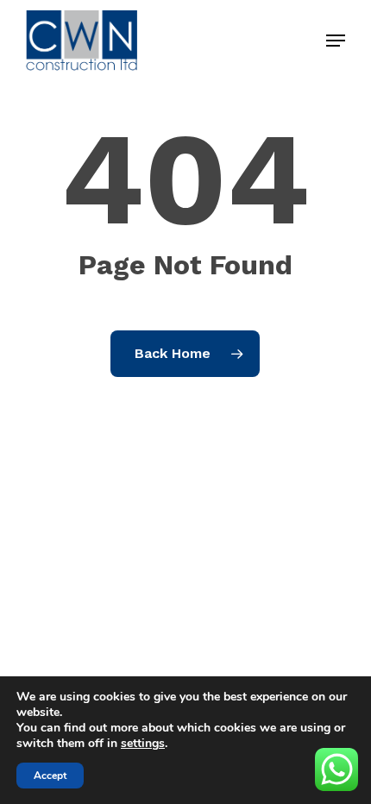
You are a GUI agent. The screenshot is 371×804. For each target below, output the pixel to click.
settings (143, 743)
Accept (50, 775)
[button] (335, 40)
